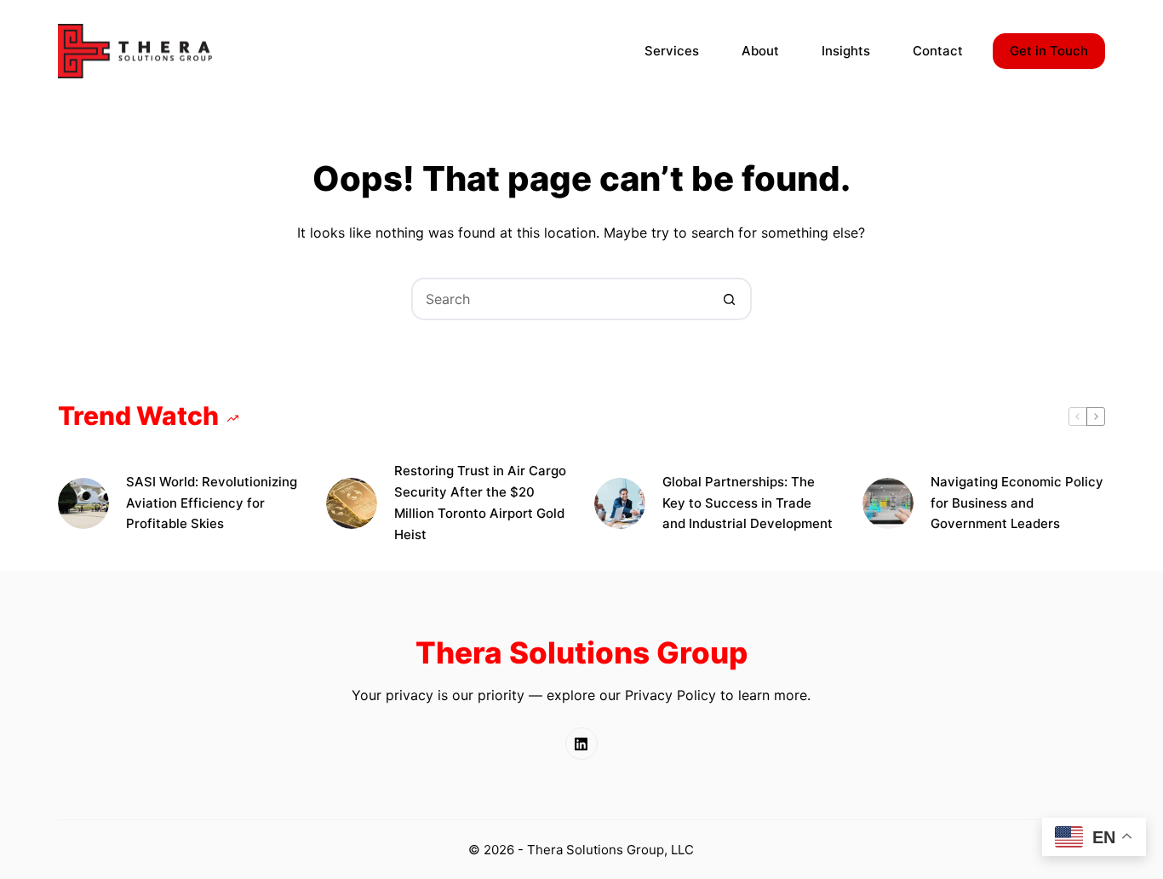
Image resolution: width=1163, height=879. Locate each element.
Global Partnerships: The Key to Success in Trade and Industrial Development (747, 503)
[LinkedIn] (581, 743)
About (760, 51)
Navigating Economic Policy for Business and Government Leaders (1017, 503)
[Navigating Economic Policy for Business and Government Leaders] (888, 503)
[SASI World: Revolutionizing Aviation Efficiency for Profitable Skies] (83, 503)
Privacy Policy (670, 695)
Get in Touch (1049, 51)
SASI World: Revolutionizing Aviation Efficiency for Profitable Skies (211, 503)
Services (672, 51)
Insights (846, 51)
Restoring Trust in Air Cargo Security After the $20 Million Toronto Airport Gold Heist (480, 502)
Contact (938, 51)
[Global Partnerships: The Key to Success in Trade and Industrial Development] (619, 503)
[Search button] (730, 299)
